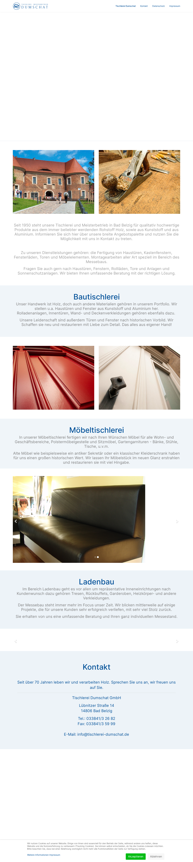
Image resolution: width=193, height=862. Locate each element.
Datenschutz (158, 6)
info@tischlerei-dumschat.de (103, 647)
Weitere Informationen (38, 855)
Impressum (174, 6)
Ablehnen (156, 856)
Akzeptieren (135, 856)
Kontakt (144, 6)
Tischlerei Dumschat (125, 6)
